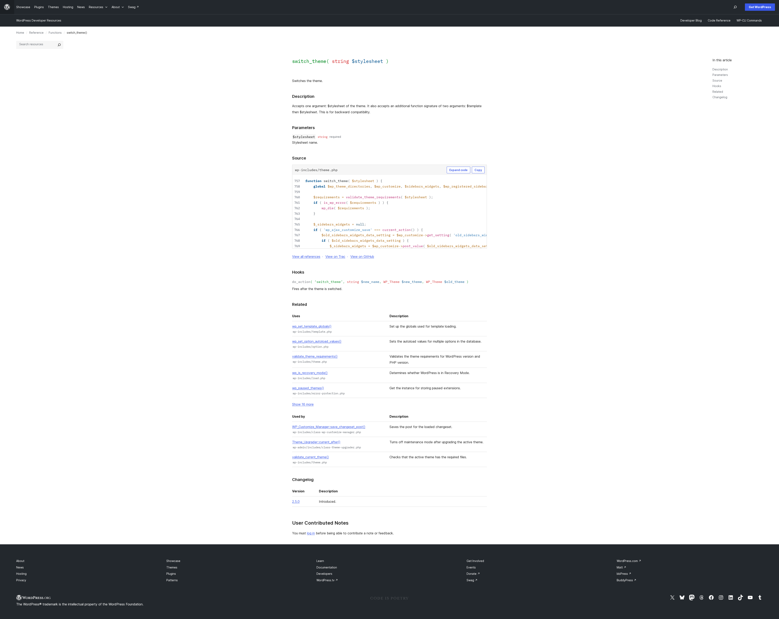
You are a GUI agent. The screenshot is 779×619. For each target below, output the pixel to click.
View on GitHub (362, 257)
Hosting (21, 573)
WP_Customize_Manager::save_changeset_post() (328, 427)
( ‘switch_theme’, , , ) (380, 282)
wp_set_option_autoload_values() (316, 341)
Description (720, 69)
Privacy (21, 580)
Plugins (171, 573)
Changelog (719, 97)
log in (311, 533)
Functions (55, 32)
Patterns (172, 580)
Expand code (458, 170)
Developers (324, 573)
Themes (171, 567)
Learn (320, 561)
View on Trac (335, 257)
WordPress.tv (327, 580)
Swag (472, 580)
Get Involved (475, 561)
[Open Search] (735, 7)
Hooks (716, 86)
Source (717, 80)
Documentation (326, 567)
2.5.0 (296, 501)
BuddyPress (626, 580)
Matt (621, 567)
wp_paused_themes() (308, 388)
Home (20, 32)
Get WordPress (760, 7)
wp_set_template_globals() (311, 326)
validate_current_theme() (310, 457)
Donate (473, 573)
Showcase (173, 561)
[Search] (59, 45)
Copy (478, 170)
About (20, 561)
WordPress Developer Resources (38, 20)
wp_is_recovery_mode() (310, 373)
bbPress (624, 573)
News (20, 567)
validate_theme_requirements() (315, 356)
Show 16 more (303, 404)
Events (471, 567)
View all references (306, 257)
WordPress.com (629, 561)
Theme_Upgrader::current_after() (316, 442)
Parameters (720, 75)
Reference (36, 32)
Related (717, 91)
